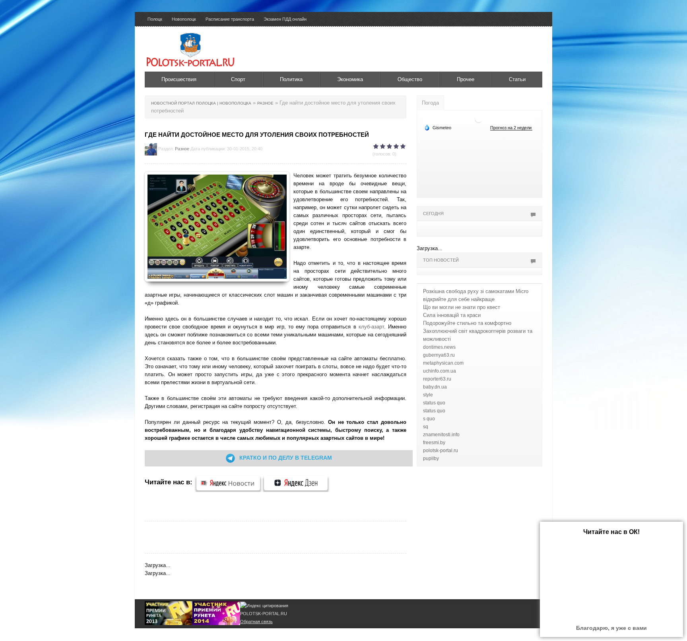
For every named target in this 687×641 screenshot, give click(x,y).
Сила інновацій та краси (452, 315)
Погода (430, 103)
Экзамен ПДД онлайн (285, 19)
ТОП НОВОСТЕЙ (441, 260)
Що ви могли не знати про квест (461, 307)
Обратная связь (256, 621)
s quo (429, 419)
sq (425, 426)
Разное (182, 148)
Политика (291, 79)
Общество (410, 79)
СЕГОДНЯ (433, 213)
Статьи (517, 79)
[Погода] (437, 127)
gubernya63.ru (439, 355)
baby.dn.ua (435, 387)
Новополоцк (184, 19)
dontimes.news (439, 347)
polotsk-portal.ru (440, 450)
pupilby (431, 458)
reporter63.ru (437, 379)
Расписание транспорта (230, 19)
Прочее (465, 79)
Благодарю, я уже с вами (611, 628)
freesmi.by (434, 442)
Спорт (238, 79)
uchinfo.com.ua (439, 371)
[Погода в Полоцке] (478, 118)
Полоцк (154, 19)
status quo (434, 403)
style (428, 395)
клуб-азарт (371, 327)
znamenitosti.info (441, 434)
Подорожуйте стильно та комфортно (467, 323)
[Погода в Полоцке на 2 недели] (511, 127)
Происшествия (178, 79)
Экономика (350, 79)
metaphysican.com (443, 363)
